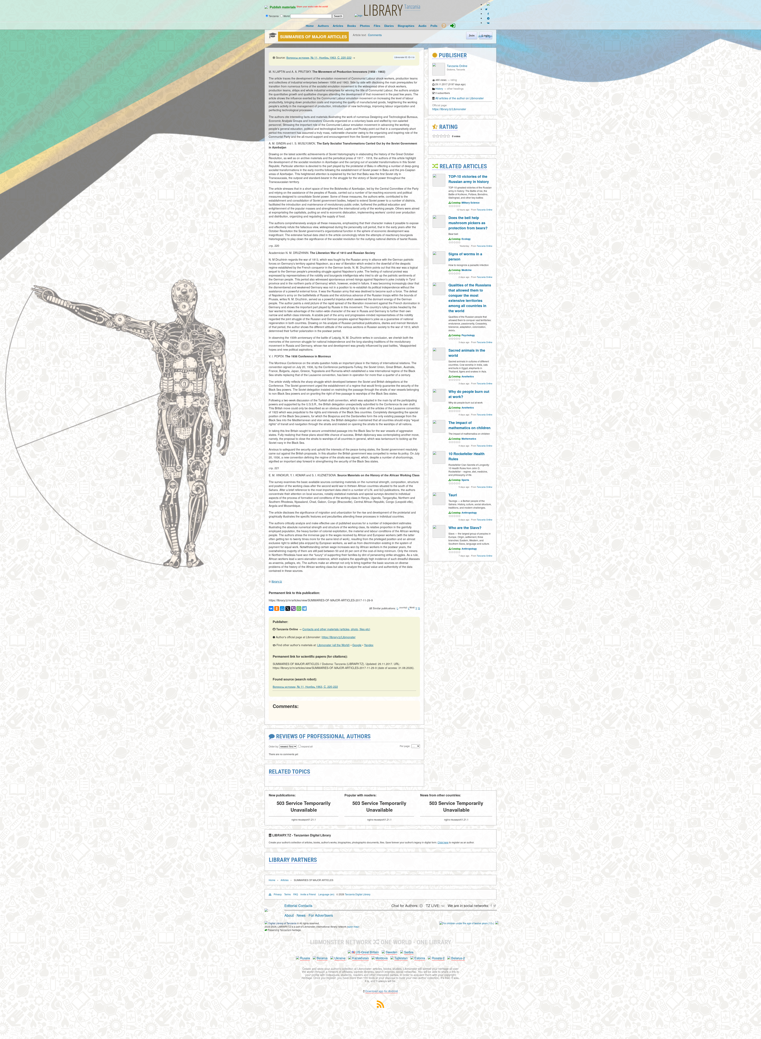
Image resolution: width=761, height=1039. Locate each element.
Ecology (466, 239)
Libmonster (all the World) (333, 645)
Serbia (408, 952)
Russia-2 (438, 958)
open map (353, 926)
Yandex (368, 645)
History (439, 88)
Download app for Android (381, 991)
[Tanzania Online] (438, 74)
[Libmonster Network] (466, 923)
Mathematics (469, 438)
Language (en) (326, 894)
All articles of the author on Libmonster (459, 98)
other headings (455, 88)
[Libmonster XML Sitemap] (380, 1006)
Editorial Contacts (298, 905)
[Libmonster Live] (488, 22)
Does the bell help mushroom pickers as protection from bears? (468, 223)
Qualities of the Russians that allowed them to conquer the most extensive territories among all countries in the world (469, 297)
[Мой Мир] (282, 608)
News (301, 915)
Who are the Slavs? (464, 527)
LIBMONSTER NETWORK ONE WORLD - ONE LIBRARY (380, 942)
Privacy (278, 894)
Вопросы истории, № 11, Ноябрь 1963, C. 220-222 (319, 57)
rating (453, 80)
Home (272, 880)
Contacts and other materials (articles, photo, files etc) (336, 629)
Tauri (452, 494)
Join (480, 36)
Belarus (322, 958)
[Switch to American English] (488, 4)
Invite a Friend (308, 894)
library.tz (277, 581)
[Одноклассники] (276, 608)
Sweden (391, 952)
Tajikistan (401, 958)
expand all (307, 746)
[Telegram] (304, 608)
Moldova (382, 958)
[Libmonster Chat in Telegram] (422, 905)
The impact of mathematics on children (469, 425)
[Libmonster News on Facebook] (488, 13)
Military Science (471, 202)
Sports (465, 480)
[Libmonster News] (486, 9)
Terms (287, 894)
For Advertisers (321, 915)
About (289, 915)
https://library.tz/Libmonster (339, 637)
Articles (285, 880)
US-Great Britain (367, 952)
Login (489, 36)
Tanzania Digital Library (357, 894)
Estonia (419, 958)
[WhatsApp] (298, 608)
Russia (305, 958)
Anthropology (469, 512)
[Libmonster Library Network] (496, 923)
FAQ (295, 894)
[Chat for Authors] (488, 18)
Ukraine (339, 958)
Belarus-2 (458, 958)
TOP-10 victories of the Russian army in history (468, 179)
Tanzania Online (457, 66)
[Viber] (293, 608)
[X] (287, 608)
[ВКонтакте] (271, 608)
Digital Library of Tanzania (282, 923)
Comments (375, 35)
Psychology (468, 335)
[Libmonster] (266, 910)
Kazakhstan (360, 958)
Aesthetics (468, 376)
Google (356, 645)
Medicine (467, 270)
